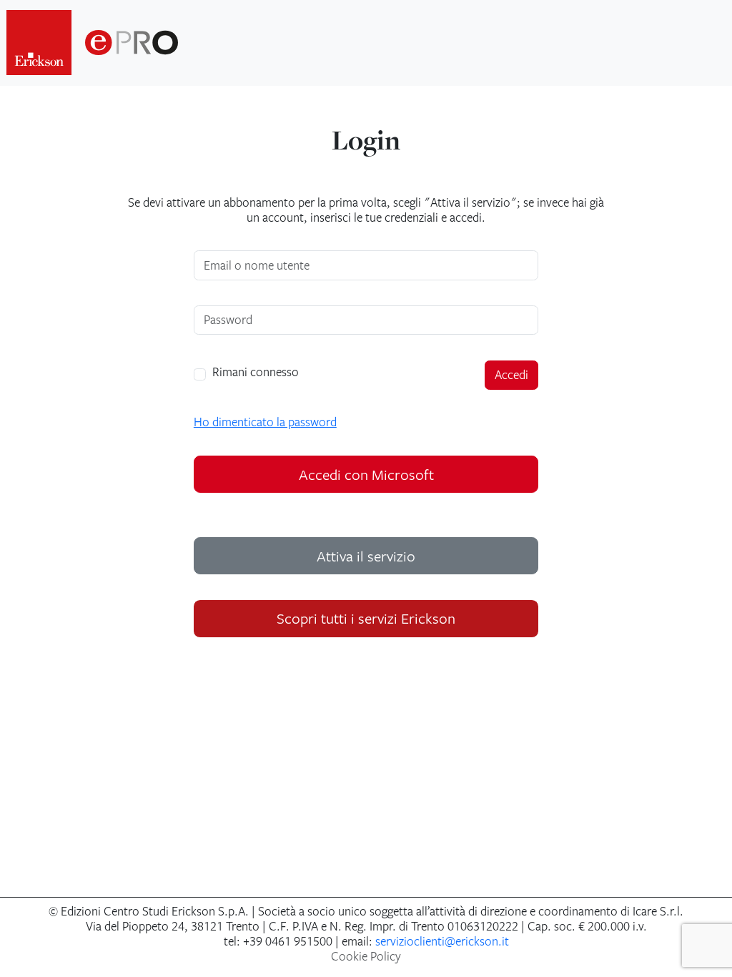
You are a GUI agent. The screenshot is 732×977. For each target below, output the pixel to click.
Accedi (511, 375)
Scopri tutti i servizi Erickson (366, 618)
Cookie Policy (366, 956)
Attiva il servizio (366, 556)
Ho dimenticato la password (265, 422)
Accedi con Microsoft (366, 474)
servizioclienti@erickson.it (442, 941)
